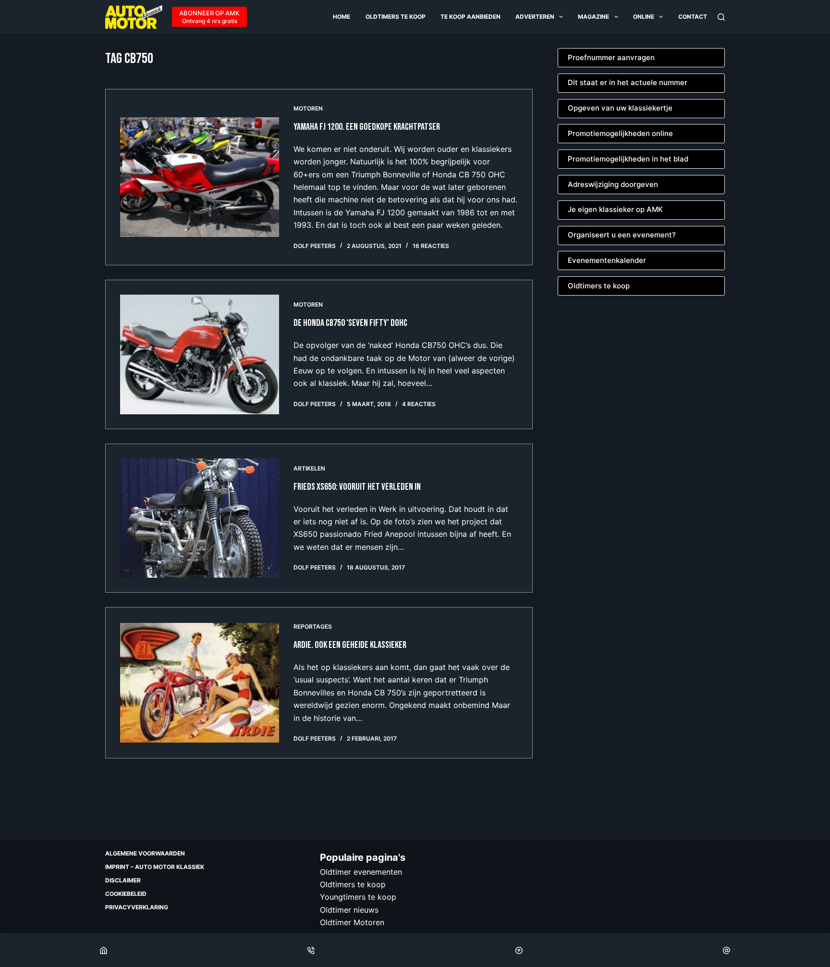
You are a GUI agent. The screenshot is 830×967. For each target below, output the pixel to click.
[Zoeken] (721, 17)
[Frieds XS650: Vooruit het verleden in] (199, 518)
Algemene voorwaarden (145, 853)
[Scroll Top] (519, 950)
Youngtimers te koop (358, 897)
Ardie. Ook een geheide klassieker (349, 645)
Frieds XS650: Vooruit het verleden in (357, 487)
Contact (692, 16)
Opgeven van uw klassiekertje (620, 107)
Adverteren (534, 16)
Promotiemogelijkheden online (620, 133)
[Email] (726, 950)
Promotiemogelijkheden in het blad (628, 158)
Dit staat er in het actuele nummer (627, 82)
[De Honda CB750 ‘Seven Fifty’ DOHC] (199, 354)
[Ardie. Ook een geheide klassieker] (199, 682)
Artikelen (309, 468)
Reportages (312, 626)
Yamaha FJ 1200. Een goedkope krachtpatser (366, 127)
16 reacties (431, 245)
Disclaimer (123, 880)
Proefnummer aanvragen (611, 57)
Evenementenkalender (607, 260)
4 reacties (419, 404)
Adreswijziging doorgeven (613, 184)
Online (643, 16)
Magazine (593, 16)
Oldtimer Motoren (352, 922)
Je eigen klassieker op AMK (615, 209)
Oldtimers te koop (396, 16)
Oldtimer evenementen (361, 872)
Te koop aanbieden (470, 16)
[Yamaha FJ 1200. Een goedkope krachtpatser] (199, 176)
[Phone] (311, 950)
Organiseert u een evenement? (622, 234)
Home (341, 16)
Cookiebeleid (125, 893)
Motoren (308, 108)
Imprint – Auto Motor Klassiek (154, 866)
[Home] (103, 950)
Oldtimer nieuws (349, 910)
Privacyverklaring (136, 907)
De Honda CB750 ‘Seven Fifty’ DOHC (350, 323)
